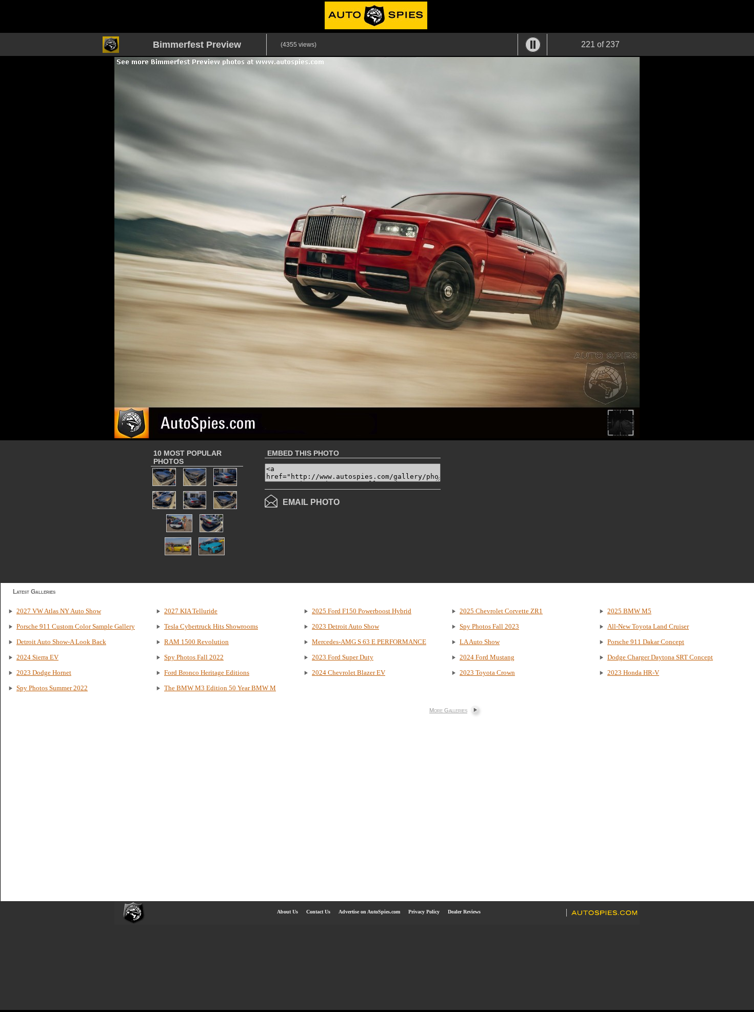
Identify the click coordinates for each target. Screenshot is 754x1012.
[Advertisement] (527, 510)
